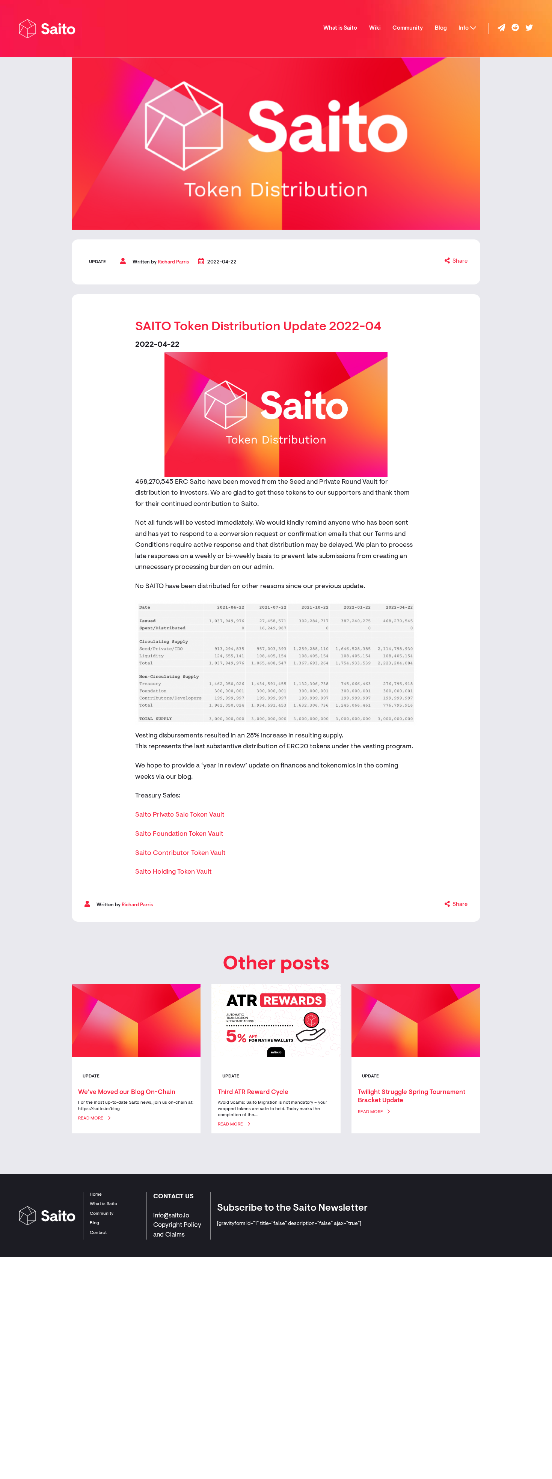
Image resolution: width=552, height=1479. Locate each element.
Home (96, 1194)
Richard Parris (173, 262)
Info (463, 28)
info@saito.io (171, 1216)
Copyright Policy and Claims (177, 1230)
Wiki (375, 28)
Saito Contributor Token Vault (180, 853)
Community (407, 28)
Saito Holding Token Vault (173, 872)
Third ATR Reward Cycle (253, 1092)
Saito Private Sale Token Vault (180, 815)
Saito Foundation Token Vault (179, 834)
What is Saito (340, 28)
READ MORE (90, 1118)
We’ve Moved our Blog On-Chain (126, 1092)
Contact (98, 1233)
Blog (441, 28)
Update (97, 262)
